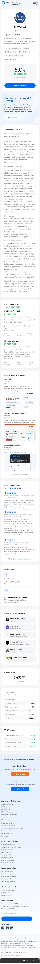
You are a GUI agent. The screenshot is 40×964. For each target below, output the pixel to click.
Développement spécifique (14, 56)
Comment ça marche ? (8, 890)
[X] (7, 928)
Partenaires (5, 836)
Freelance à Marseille (8, 876)
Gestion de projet (7, 863)
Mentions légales (6, 952)
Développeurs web (21, 759)
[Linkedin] (11, 928)
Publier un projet (12, 117)
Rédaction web (6, 852)
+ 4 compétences (10, 59)
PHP (32, 48)
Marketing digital (7, 857)
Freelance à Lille (6, 879)
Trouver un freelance (8, 826)
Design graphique (7, 855)
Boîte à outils (5, 809)
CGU (31, 952)
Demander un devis (7, 823)
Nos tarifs (4, 807)
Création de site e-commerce (11, 847)
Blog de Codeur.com (8, 812)
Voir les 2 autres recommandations (19, 559)
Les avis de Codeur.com (9, 814)
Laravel (26, 48)
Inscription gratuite (20, 789)
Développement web (8, 844)
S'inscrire (17, 919)
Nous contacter (6, 895)
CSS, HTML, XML (24, 52)
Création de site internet (13, 48)
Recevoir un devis (20, 85)
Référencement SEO (8, 850)
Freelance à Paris (7, 871)
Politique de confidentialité (20, 952)
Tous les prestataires (7, 759)
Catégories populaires (9, 841)
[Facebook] (2, 928)
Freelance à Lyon (7, 874)
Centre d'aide (5, 893)
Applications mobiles (8, 860)
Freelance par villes (8, 868)
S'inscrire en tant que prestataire (12, 828)
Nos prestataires (6, 831)
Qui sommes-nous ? (7, 804)
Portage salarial (6, 833)
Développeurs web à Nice (20, 660)
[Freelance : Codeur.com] (10, 3)
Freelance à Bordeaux (8, 881)
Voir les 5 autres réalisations (19, 475)
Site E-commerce (11, 52)
